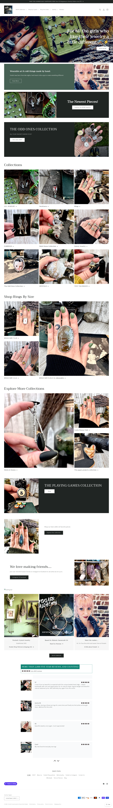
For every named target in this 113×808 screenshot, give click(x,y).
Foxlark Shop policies (49, 775)
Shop (49, 491)
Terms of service (49, 804)
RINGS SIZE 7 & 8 (10, 338)
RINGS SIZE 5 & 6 (10, 378)
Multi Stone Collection (47, 246)
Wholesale (49, 778)
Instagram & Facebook (19, 577)
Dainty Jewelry (80, 246)
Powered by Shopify (23, 804)
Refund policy (60, 775)
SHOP (33, 775)
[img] (26, 671)
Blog (65, 778)
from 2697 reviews (36, 671)
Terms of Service (58, 778)
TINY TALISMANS (81, 286)
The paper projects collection (85, 470)
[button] (21, 9)
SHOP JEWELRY (56, 655)
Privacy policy (40, 804)
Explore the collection (54, 532)
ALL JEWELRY (9, 206)
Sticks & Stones (10, 470)
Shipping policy (57, 804)
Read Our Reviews (55, 644)
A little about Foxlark (90, 647)
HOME (29, 775)
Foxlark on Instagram (71, 775)
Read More (15, 81)
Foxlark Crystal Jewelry (13, 804)
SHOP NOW (102, 48)
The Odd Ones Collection (13, 286)
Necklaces (43, 206)
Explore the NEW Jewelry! (83, 107)
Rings (76, 206)
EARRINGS (8, 246)
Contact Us (82, 775)
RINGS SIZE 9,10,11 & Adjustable (51, 378)
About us (39, 775)
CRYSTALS (43, 286)
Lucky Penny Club (81, 430)
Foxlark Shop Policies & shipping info (20, 647)
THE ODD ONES (17, 140)
